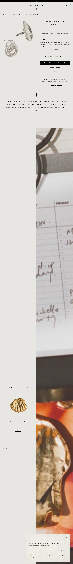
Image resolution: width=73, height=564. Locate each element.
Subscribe (64, 551)
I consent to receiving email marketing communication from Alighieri (48, 557)
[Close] (66, 537)
